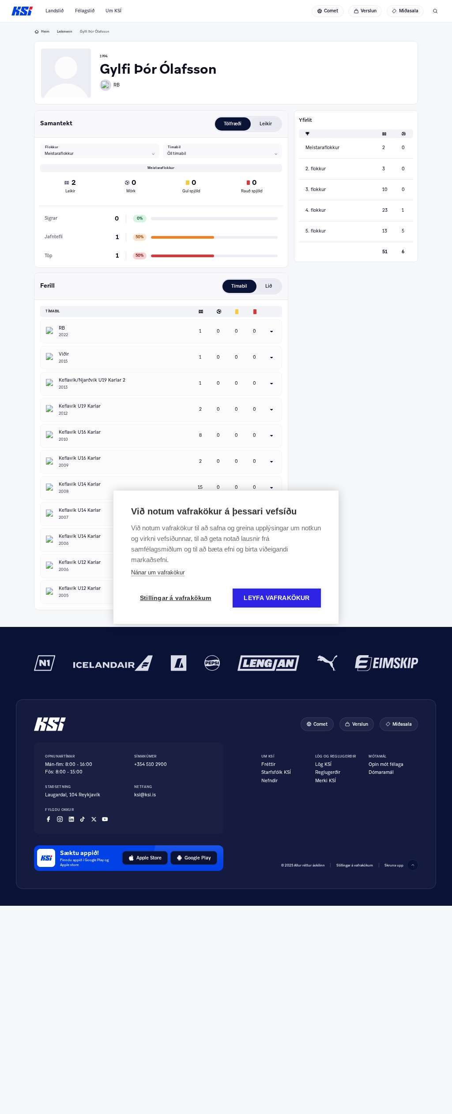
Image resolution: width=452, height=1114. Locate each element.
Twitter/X (93, 819)
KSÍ (22, 11)
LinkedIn (71, 819)
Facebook (48, 819)
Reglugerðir (327, 772)
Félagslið (84, 11)
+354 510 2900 (150, 764)
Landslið (54, 11)
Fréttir (268, 764)
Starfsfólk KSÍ (276, 772)
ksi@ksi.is (145, 795)
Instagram (59, 819)
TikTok (82, 819)
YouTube (105, 819)
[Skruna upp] (412, 865)
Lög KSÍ (323, 764)
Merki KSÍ (325, 781)
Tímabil (174, 147)
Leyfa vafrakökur (276, 598)
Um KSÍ (113, 11)
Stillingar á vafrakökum (354, 865)
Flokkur (51, 147)
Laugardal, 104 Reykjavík (72, 795)
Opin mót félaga (386, 764)
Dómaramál (381, 772)
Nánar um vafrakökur (158, 572)
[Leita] (435, 11)
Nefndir (269, 781)
